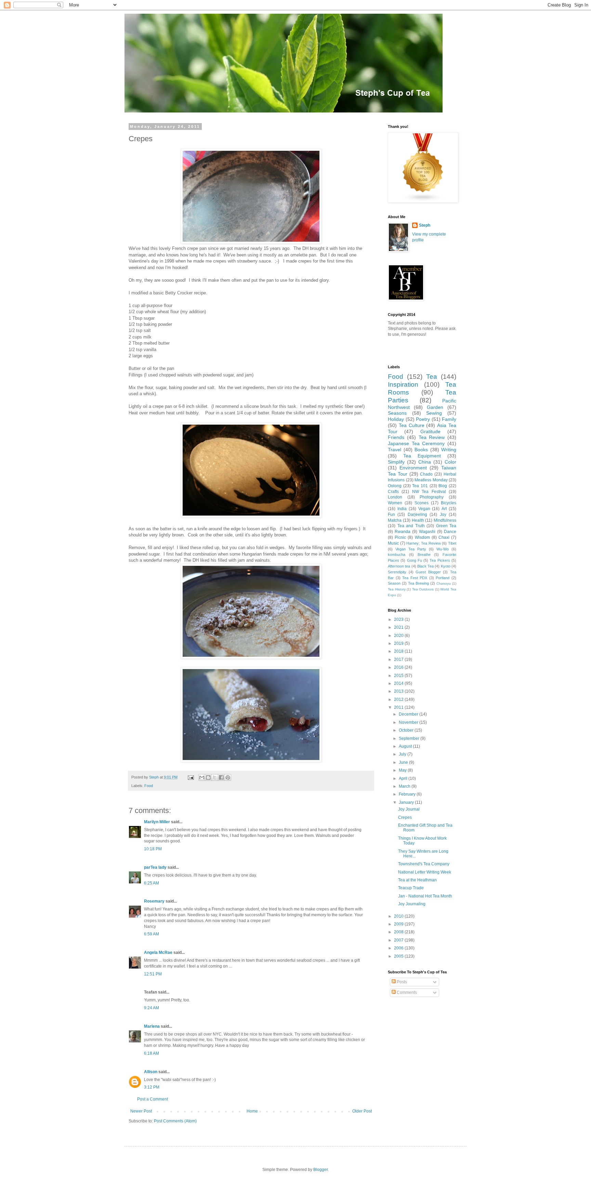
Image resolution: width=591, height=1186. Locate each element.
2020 (399, 635)
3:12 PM (151, 1087)
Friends (396, 437)
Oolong (395, 485)
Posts (401, 982)
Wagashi (427, 531)
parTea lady (155, 867)
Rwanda (402, 531)
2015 (399, 675)
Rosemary (154, 901)
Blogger (320, 1169)
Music (393, 543)
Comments (406, 992)
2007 (399, 940)
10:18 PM (153, 849)
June (404, 762)
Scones (422, 503)
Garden (435, 407)
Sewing (434, 413)
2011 (399, 707)
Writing (448, 449)
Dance (450, 531)
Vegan (424, 508)
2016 (399, 667)
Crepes (405, 817)
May (403, 770)
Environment (413, 467)
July (403, 754)
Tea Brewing (418, 583)
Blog (442, 485)
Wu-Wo (442, 549)
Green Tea (446, 525)
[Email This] (201, 777)
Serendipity (397, 572)
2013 (399, 691)
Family (449, 419)
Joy (443, 514)
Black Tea (425, 566)
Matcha (395, 520)
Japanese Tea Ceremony (416, 443)
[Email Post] (190, 777)
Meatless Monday (431, 480)
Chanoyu (443, 583)
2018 (399, 651)
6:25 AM (151, 883)
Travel (394, 449)
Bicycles (448, 503)
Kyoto (445, 566)
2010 (399, 916)
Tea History (397, 589)
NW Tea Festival (429, 491)
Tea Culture (411, 425)
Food (148, 786)
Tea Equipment (422, 455)
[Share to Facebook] (221, 777)
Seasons (397, 413)
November (409, 722)
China (424, 462)
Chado (426, 474)
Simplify (396, 462)
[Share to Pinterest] (227, 777)
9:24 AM (151, 1007)
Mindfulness (445, 520)
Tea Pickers (440, 560)
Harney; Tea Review (423, 543)
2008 (399, 932)
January (407, 802)
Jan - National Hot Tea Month (425, 896)
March (405, 786)
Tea (431, 376)
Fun (391, 514)
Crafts (393, 491)
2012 (399, 699)
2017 (399, 659)
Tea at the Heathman (417, 880)
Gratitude (430, 431)
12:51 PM (153, 974)
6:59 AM (151, 934)
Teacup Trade (411, 887)
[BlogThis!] (208, 777)
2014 (399, 683)
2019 (399, 643)
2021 (399, 627)
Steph (424, 225)
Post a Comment (152, 1099)
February (408, 794)
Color (450, 462)
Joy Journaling (411, 904)
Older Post (362, 1111)
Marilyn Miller (157, 821)
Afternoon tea (399, 566)
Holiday (396, 419)
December (409, 714)
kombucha (396, 554)
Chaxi (443, 537)
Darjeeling (417, 514)
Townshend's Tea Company (423, 864)
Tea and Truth (411, 525)
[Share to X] (214, 777)
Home (252, 1111)
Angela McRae (158, 952)
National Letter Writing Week (424, 872)
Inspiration (403, 384)
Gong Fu (414, 560)
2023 (399, 619)
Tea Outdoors (423, 589)
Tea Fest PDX (414, 578)
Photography (432, 497)
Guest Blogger (428, 572)
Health (418, 520)
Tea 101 (420, 485)
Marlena (152, 1026)
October (407, 730)
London (395, 497)
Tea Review (432, 437)
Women (395, 503)
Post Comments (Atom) (175, 1121)
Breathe (424, 554)
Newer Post (141, 1111)
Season (394, 583)
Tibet (452, 543)
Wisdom (422, 537)
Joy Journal (409, 809)
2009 (399, 924)
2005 (399, 956)
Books (421, 449)
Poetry (423, 419)
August (406, 746)
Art (444, 508)
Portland (442, 578)
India (402, 508)
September (409, 738)
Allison (150, 1071)
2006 (399, 948)
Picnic (400, 537)
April (403, 778)
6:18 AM (151, 1053)
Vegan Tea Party (410, 549)
